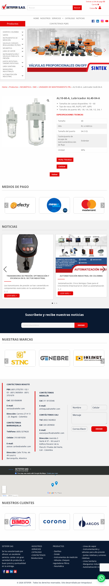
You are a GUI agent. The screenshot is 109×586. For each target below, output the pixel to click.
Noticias (80, 18)
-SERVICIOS (36, 549)
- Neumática (58, 566)
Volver (55, 174)
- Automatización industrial (94, 567)
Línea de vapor (89, 546)
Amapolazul (86, 582)
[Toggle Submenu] (22, 32)
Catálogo (70, 18)
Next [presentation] (103, 205)
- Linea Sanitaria (89, 561)
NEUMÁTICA (25, 87)
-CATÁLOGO (36, 552)
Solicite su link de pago (94, 1)
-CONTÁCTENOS (38, 555)
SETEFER (28, 582)
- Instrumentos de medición (65, 557)
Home (36, 18)
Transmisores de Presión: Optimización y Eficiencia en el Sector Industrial (28, 277)
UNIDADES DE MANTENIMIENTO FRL (55, 87)
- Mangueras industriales (93, 564)
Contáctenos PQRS (59, 23)
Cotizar (92, 8)
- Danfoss (57, 551)
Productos (12, 23)
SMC (35, 87)
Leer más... (12, 296)
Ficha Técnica (65, 159)
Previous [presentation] (6, 205)
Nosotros (45, 18)
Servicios (56, 18)
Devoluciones (37, 558)
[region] (68, 50)
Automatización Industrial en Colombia (81, 276)
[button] (68, 50)
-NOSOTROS (36, 546)
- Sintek (56, 554)
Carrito (94, 4)
